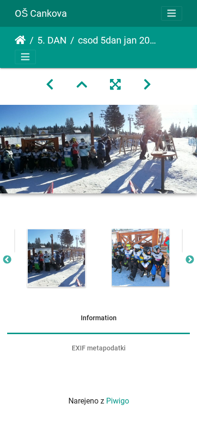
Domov (20, 40)
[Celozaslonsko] (115, 85)
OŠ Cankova (41, 13)
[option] (56, 258)
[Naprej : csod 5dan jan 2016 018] (147, 85)
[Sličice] (81, 85)
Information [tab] (99, 318)
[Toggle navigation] (171, 13)
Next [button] (190, 260)
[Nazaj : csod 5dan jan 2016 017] (49, 85)
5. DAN (51, 40)
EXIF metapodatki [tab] (99, 348)
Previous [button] (7, 260)
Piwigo (117, 400)
